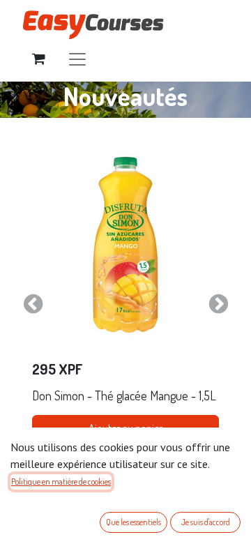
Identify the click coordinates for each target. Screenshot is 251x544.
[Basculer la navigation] (77, 58)
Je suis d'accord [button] (205, 522)
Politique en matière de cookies (61, 481)
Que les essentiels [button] (133, 522)
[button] (32, 304)
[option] (125, 304)
